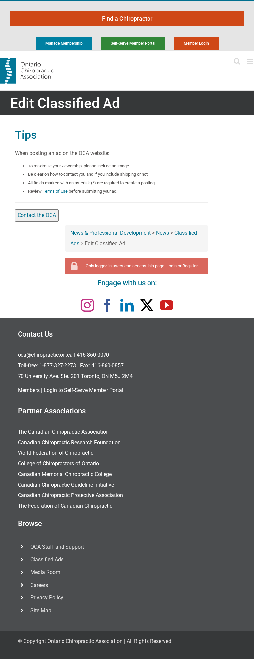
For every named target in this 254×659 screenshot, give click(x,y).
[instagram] (87, 305)
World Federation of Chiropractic (55, 453)
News (162, 233)
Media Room (45, 572)
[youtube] (166, 305)
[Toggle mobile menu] (250, 61)
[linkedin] (127, 305)
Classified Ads (47, 559)
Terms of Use (55, 191)
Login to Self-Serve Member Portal (83, 390)
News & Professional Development (110, 233)
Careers (39, 585)
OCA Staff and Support (57, 547)
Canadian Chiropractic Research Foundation (69, 442)
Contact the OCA (37, 215)
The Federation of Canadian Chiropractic (65, 506)
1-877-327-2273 (57, 365)
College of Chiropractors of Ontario (58, 463)
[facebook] (107, 305)
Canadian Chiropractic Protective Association (70, 495)
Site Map (40, 610)
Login (171, 265)
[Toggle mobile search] (237, 61)
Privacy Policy (46, 597)
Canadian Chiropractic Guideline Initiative (66, 485)
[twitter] (146, 305)
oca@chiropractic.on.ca (45, 355)
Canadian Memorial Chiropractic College (65, 474)
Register (189, 265)
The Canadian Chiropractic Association (63, 432)
